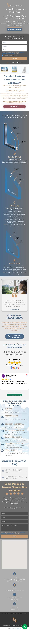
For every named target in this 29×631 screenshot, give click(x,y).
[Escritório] (14, 573)
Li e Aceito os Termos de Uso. (10, 55)
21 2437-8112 (14, 600)
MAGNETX (18, 628)
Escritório (14, 577)
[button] (14, 287)
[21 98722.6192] (7, 63)
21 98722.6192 (15, 62)
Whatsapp (14, 607)
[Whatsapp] (14, 603)
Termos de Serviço (10, 53)
